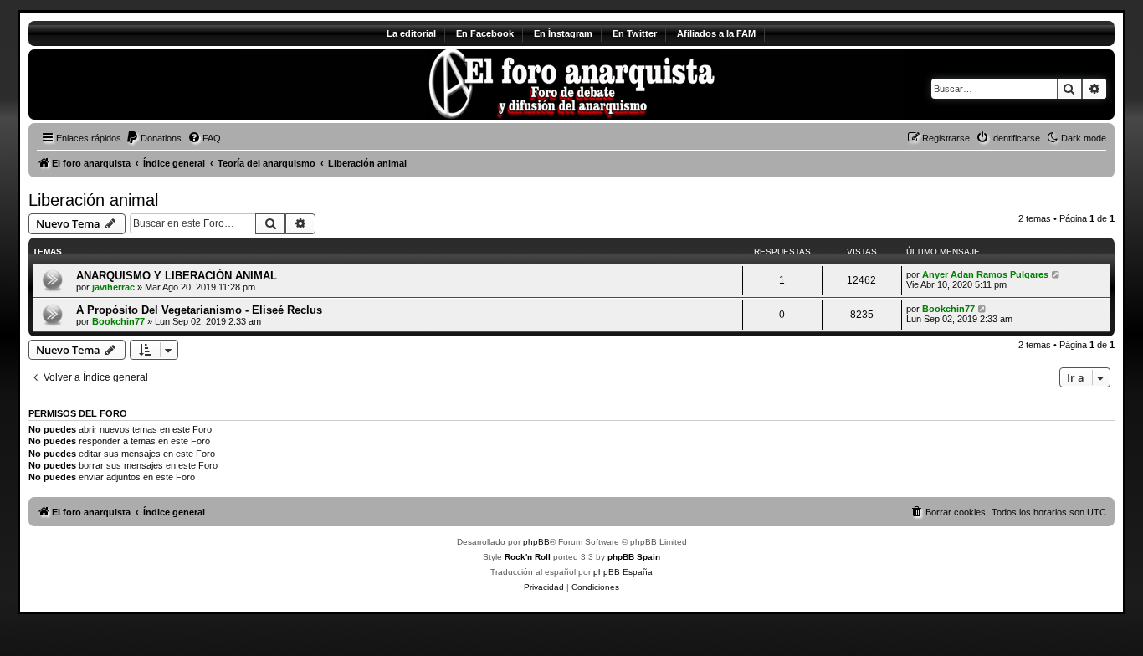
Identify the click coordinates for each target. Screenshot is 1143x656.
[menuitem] (154, 138)
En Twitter (635, 33)
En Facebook (485, 33)
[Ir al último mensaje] (1056, 274)
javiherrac (113, 287)
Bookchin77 (118, 321)
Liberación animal (93, 200)
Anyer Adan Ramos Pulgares (985, 274)
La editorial (411, 33)
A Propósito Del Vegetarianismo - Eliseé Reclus (199, 310)
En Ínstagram (563, 33)
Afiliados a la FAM (716, 33)
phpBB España (623, 572)
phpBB (536, 541)
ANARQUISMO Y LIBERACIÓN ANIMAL (176, 275)
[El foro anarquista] (168, 84)
